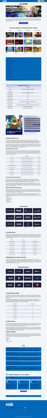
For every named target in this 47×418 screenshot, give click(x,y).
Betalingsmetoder (9, 71)
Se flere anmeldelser (23, 391)
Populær (9, 30)
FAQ (7, 78)
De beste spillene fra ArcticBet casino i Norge (12, 60)
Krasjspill (27, 30)
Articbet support (9, 76)
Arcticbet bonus (9, 68)
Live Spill (18, 30)
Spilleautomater (36, 30)
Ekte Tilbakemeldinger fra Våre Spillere (12, 79)
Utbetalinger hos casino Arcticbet (11, 70)
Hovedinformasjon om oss (10, 62)
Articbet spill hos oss (9, 65)
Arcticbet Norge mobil (9, 73)
